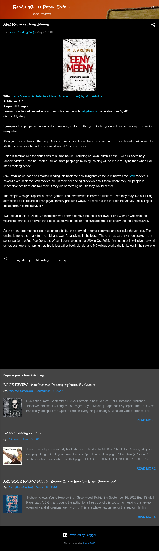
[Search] (153, 8)
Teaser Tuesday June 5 (22, 433)
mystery (61, 260)
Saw (132, 176)
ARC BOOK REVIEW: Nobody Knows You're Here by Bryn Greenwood (59, 481)
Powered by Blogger (82, 535)
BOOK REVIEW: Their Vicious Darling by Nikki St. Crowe (49, 384)
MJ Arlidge (43, 260)
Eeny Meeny (22, 260)
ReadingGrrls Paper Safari (41, 7)
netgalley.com (90, 111)
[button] (153, 25)
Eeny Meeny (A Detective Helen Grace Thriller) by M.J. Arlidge (56, 96)
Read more (146, 420)
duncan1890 (89, 543)
